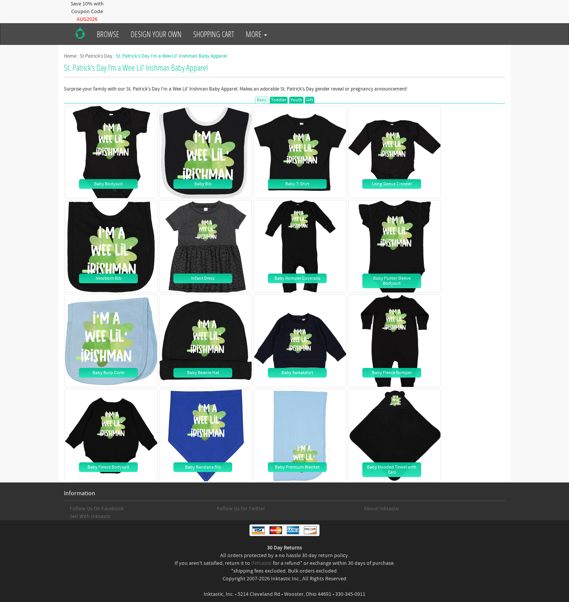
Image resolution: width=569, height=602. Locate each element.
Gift (309, 100)
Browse (108, 34)
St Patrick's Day (96, 56)
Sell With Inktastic (90, 516)
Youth (296, 100)
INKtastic (261, 563)
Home (70, 56)
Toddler (278, 100)
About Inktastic (381, 508)
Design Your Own (156, 34)
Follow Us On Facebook (97, 508)
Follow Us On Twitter (241, 508)
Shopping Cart (213, 34)
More (254, 34)
